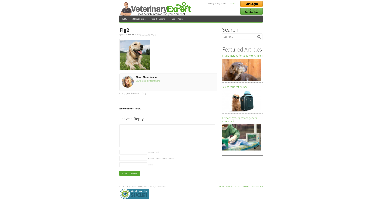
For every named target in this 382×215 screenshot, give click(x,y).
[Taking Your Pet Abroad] (241, 101)
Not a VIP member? (251, 11)
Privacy (229, 186)
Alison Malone (132, 34)
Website (150, 165)
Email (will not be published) (161, 159)
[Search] (259, 37)
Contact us (233, 3)
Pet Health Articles (138, 18)
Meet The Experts (158, 18)
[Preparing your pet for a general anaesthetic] (241, 137)
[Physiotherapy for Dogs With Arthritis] (241, 70)
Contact (237, 186)
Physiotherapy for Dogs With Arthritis (242, 55)
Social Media (177, 18)
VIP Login (251, 4)
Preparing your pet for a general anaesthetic (240, 119)
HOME (124, 18)
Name (153, 152)
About (221, 186)
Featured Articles (242, 49)
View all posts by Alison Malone (149, 81)
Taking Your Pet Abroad (235, 87)
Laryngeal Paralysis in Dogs (133, 93)
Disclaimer (246, 186)
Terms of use (257, 186)
